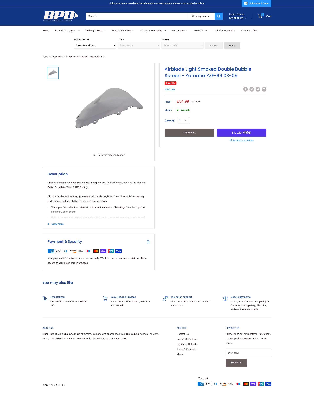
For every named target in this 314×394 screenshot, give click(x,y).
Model (165, 39)
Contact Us (183, 333)
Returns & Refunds (187, 344)
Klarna (180, 354)
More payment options (242, 139)
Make (121, 39)
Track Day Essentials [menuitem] (223, 30)
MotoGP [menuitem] (198, 30)
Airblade (170, 89)
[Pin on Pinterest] (251, 89)
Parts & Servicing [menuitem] (121, 30)
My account (236, 17)
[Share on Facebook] (245, 89)
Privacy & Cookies (187, 339)
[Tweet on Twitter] (258, 89)
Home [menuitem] (46, 30)
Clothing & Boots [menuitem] (94, 30)
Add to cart (189, 132)
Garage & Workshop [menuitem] (151, 30)
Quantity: (170, 120)
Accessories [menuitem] (178, 30)
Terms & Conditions (187, 349)
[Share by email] (264, 89)
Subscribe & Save (259, 3)
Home (45, 56)
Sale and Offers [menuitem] (249, 30)
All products (57, 56)
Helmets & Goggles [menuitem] (65, 30)
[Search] (219, 16)
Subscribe (236, 362)
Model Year (81, 39)
